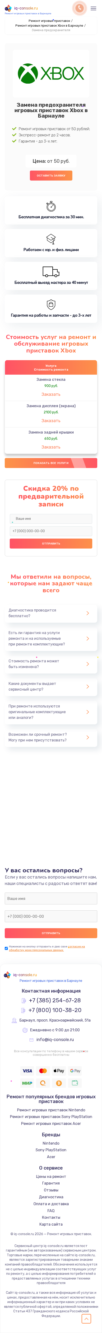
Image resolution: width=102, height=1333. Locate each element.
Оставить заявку (51, 175)
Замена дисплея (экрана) (51, 406)
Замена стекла (51, 379)
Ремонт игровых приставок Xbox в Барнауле (49, 25)
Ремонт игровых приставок (49, 21)
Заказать (51, 394)
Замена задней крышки (51, 432)
